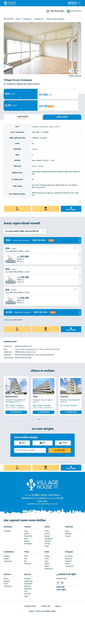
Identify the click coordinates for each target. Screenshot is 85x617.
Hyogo (47, 556)
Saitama (48, 541)
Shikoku (7, 574)
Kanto (47, 527)
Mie (25, 561)
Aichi (26, 556)
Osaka (47, 564)
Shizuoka (27, 564)
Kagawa (7, 581)
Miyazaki (27, 586)
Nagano (7, 556)
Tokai (26, 552)
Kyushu (27, 574)
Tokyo (47, 546)
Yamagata (28, 544)
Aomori (26, 534)
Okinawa (27, 594)
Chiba (47, 531)
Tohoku (27, 527)
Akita (26, 531)
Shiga (47, 566)
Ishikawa (68, 534)
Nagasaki (27, 589)
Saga (26, 596)
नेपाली (72, 3)
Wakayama (49, 569)
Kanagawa (49, 539)
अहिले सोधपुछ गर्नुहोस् (57, 11)
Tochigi (47, 544)
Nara (46, 561)
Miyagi (26, 541)
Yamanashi (8, 561)
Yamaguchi (69, 566)
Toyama (68, 536)
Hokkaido (8, 527)
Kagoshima (28, 581)
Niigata (6, 559)
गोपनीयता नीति (45, 606)
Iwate (26, 539)
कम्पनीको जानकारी (30, 606)
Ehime (6, 579)
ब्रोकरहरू (58, 606)
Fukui (67, 531)
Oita (25, 591)
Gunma (47, 534)
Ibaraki (47, 536)
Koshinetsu (9, 552)
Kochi (6, 584)
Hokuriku (69, 527)
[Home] (42, 484)
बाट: (40, 92)
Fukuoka (27, 579)
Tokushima (8, 586)
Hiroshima (69, 556)
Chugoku (69, 552)
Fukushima (28, 536)
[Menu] (79, 3)
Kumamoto (28, 584)
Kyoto (47, 559)
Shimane (68, 561)
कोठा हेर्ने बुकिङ (71, 210)
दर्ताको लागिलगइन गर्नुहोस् (61, 588)
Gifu (25, 559)
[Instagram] (62, 582)
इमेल (45, 210)
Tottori (67, 564)
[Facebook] (58, 582)
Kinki (47, 552)
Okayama (68, 559)
